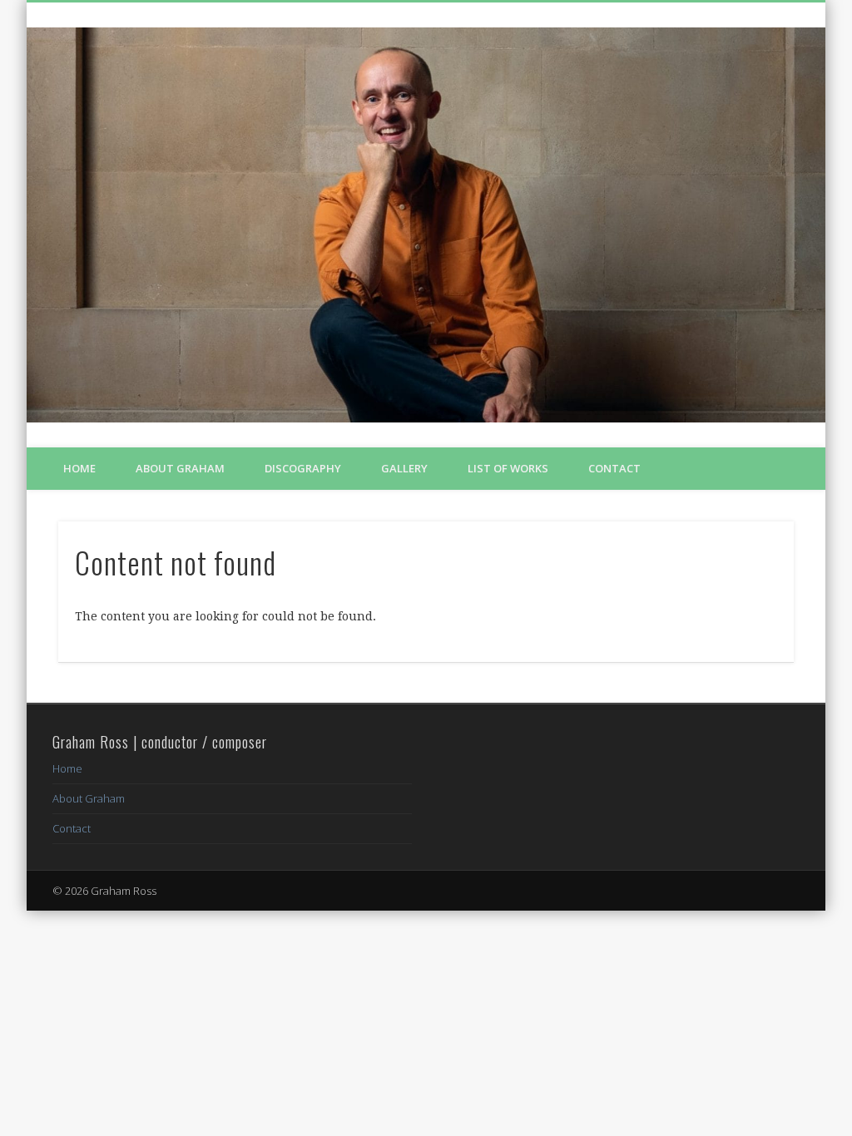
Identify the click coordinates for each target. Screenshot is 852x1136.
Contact (614, 468)
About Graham (180, 468)
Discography (303, 468)
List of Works (508, 468)
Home (79, 468)
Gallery (404, 468)
